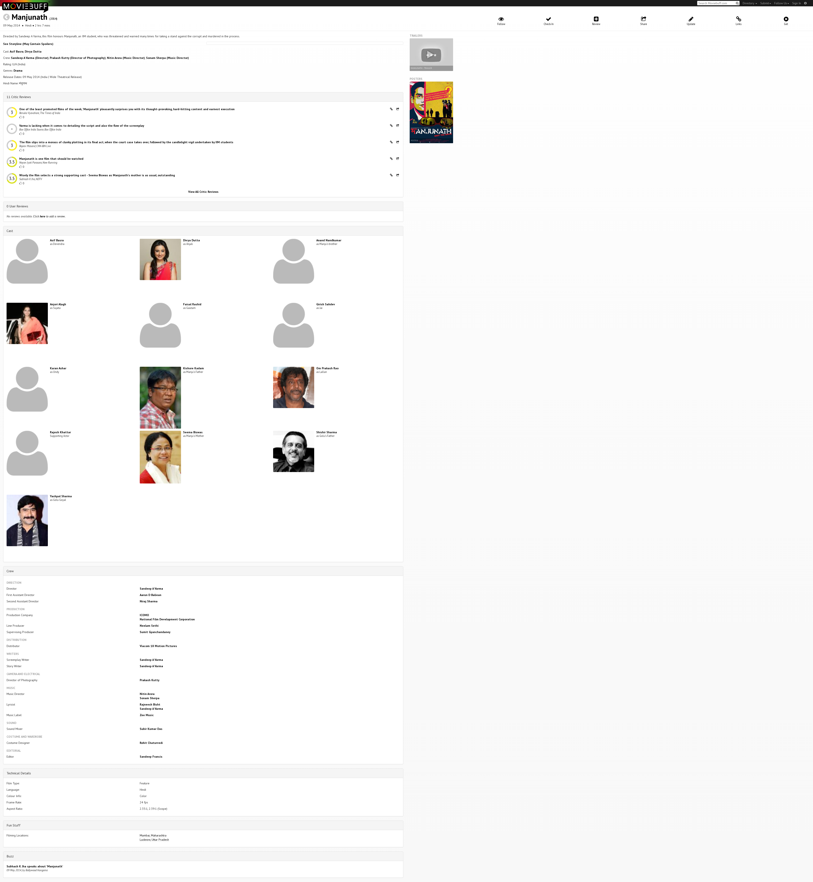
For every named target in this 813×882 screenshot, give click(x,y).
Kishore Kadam (193, 368)
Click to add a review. (49, 216)
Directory (749, 3)
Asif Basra (17, 51)
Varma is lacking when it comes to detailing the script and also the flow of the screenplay (81, 126)
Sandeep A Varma (151, 588)
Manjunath (29, 17)
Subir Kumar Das (151, 729)
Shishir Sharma (326, 432)
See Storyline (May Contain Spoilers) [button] (28, 44)
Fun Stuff (14, 825)
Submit (764, 3)
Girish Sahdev (325, 304)
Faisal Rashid (192, 304)
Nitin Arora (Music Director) (126, 58)
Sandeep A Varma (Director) (29, 58)
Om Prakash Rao (327, 368)
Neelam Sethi (149, 626)
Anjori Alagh (58, 304)
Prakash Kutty (149, 680)
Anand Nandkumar (328, 240)
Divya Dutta (33, 51)
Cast (10, 231)
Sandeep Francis (151, 756)
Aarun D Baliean (150, 595)
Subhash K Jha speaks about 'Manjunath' (35, 866)
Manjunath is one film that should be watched (51, 159)
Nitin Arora (147, 694)
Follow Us (780, 3)
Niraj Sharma (149, 601)
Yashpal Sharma (61, 496)
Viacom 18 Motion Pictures (158, 646)
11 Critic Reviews (19, 97)
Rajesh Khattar (60, 432)
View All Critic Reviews (203, 192)
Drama (18, 70)
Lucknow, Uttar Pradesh (154, 840)
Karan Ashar (58, 368)
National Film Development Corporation (167, 619)
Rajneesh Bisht (150, 704)
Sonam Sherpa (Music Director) (167, 58)
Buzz (10, 856)
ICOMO (144, 615)
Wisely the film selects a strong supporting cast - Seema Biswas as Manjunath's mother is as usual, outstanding (97, 175)
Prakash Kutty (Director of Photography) (78, 58)
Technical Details (19, 773)
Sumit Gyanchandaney (155, 632)
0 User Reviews (17, 206)
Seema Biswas (193, 432)
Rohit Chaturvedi (151, 743)
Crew (10, 571)
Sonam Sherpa (149, 698)
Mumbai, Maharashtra (153, 835)
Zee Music (147, 715)
